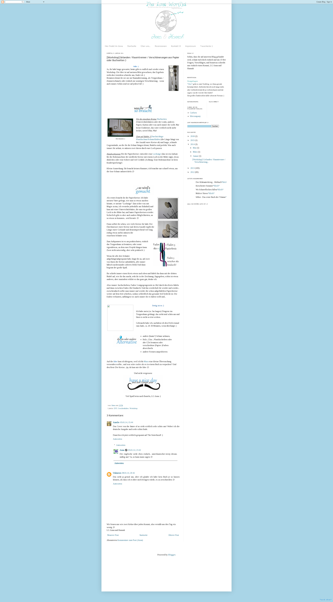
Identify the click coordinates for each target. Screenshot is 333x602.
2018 (192, 136)
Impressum (190, 46)
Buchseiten (162, 119)
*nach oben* (326, 600)
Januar (196, 156)
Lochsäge (157, 154)
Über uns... (145, 46)
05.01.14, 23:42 (134, 450)
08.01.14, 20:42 (128, 473)
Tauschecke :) (206, 46)
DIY (115, 408)
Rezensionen (161, 46)
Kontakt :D (176, 46)
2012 (192, 172)
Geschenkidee (123, 408)
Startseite (131, 46)
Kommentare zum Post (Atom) (130, 540)
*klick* (220, 182)
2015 (192, 140)
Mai (195, 148)
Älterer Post (173, 535)
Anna (122, 450)
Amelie (116, 422)
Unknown (117, 473)
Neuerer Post (113, 535)
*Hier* (190, 84)
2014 (192, 144)
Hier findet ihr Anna (114, 46)
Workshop (133, 408)
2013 (192, 168)
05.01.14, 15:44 (126, 422)
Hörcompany (195, 116)
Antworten (117, 439)
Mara (146, 361)
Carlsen (193, 113)
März (195, 152)
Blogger (171, 555)
